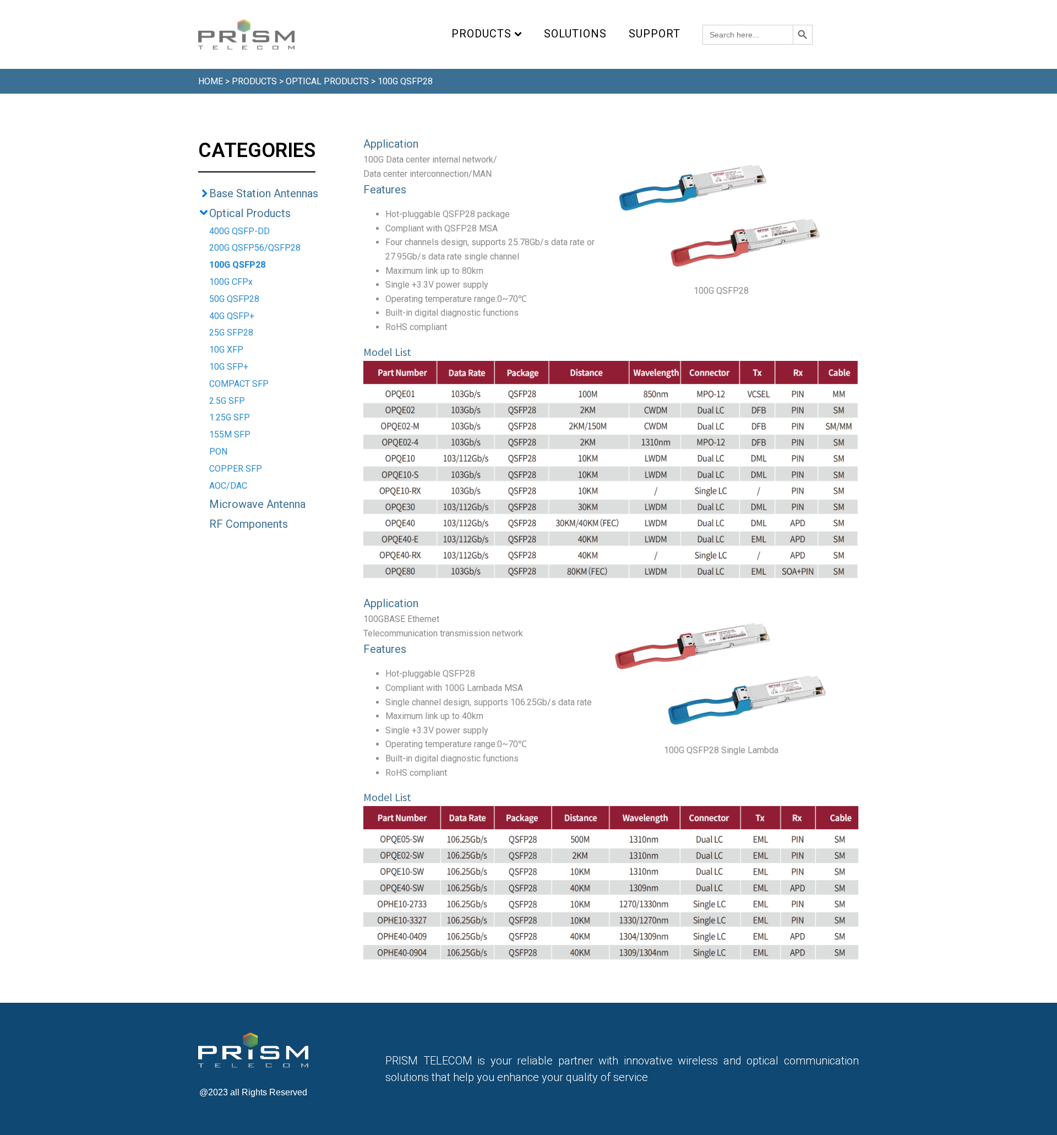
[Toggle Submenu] (204, 193)
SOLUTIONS (575, 33)
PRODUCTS (481, 33)
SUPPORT (654, 33)
